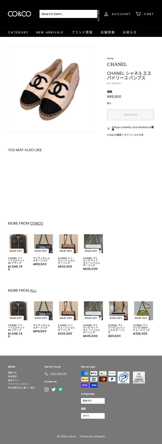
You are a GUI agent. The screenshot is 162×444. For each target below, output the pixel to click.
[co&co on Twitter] (54, 389)
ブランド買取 (82, 32)
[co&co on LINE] (61, 389)
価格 (109, 91)
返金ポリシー (14, 380)
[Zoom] (51, 89)
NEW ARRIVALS (50, 32)
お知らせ (130, 32)
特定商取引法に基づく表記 (21, 387)
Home (110, 58)
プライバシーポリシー (19, 384)
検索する (12, 372)
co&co (36, 223)
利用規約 (12, 376)
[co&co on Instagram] (46, 389)
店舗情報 (108, 32)
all (33, 290)
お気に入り (98, 15)
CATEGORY (18, 32)
